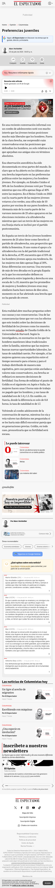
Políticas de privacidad (27, 840)
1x (50, 91)
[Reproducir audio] (6, 87)
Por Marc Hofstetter (18, 521)
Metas (22, 462)
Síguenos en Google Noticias (29, 554)
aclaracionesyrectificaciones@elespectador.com (27, 863)
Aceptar (48, 883)
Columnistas (24, 447)
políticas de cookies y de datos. (23, 885)
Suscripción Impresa (27, 817)
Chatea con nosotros (29, 825)
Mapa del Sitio (27, 813)
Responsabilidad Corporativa (27, 834)
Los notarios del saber (28, 473)
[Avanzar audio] (46, 91)
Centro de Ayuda (27, 843)
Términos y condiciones (27, 837)
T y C (24, 789)
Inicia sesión (25, 776)
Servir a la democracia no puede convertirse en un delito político (32, 451)
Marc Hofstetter (15, 49)
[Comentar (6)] (32, 59)
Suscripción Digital (27, 821)
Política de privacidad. (40, 789)
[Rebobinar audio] (42, 91)
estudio (20, 330)
